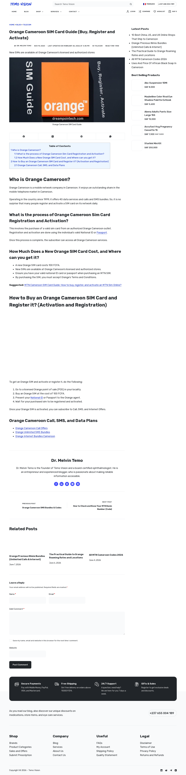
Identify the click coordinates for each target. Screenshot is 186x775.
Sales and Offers (18, 751)
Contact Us (59, 755)
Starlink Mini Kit (152, 143)
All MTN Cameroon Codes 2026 (106, 555)
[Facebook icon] (56, 484)
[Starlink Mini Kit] (137, 145)
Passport (102, 232)
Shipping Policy (105, 751)
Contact (73, 12)
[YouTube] (176, 770)
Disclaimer (146, 743)
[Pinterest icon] (78, 484)
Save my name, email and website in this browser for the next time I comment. (45, 641)
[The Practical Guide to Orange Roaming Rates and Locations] (67, 544)
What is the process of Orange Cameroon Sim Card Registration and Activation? (59, 153)
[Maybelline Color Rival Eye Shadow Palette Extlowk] (137, 100)
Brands (13, 743)
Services (55, 12)
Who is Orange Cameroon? (26, 150)
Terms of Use (147, 746)
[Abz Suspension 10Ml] (137, 85)
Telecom (27, 25)
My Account (103, 746)
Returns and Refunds (152, 755)
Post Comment (20, 664)
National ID (36, 397)
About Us (58, 751)
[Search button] (130, 4)
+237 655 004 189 (166, 4)
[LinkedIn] (161, 770)
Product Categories (20, 746)
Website (13, 648)
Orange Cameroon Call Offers (31, 428)
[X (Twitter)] (52, 136)
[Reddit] (166, 770)
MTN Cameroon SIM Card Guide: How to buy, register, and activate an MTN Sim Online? (72, 285)
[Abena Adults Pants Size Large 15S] (137, 115)
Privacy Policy (148, 751)
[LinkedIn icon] (62, 484)
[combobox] (90, 4)
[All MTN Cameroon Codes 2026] (107, 544)
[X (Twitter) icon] (72, 484)
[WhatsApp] (110, 136)
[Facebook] (23, 136)
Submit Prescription (20, 755)
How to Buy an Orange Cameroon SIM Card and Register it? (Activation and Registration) (60, 161)
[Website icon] (67, 484)
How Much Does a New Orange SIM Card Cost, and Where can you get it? (55, 157)
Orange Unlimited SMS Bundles (32, 432)
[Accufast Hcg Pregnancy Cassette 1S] (137, 130)
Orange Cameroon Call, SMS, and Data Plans (39, 165)
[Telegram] (171, 770)
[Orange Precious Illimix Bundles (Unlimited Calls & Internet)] (27, 544)
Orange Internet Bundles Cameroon (35, 436)
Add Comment (16, 609)
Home (14, 12)
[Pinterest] (81, 136)
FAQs (99, 743)
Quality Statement (106, 755)
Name (12, 594)
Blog (26, 12)
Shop (38, 12)
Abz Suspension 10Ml (155, 83)
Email (52, 594)
